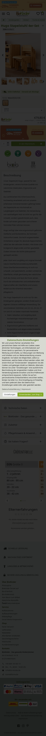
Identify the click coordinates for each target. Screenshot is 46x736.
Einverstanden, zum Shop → (30, 394)
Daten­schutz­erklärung (11, 389)
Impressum (26, 389)
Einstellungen (9, 394)
